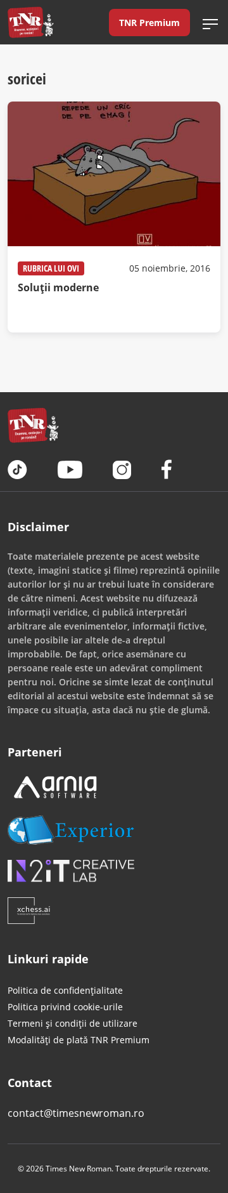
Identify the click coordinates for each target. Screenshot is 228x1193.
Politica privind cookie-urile (65, 1007)
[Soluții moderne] (114, 217)
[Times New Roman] (31, 22)
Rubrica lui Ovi (51, 268)
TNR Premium (149, 22)
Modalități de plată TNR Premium (78, 1040)
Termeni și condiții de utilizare (72, 1023)
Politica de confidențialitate (65, 990)
